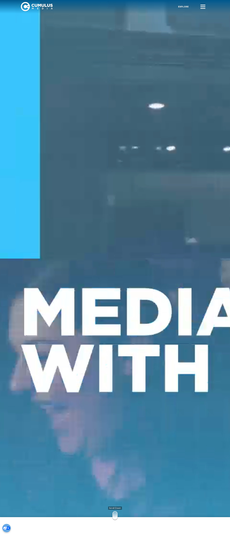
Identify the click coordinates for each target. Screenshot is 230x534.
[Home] (70, 6)
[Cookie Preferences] (6, 528)
